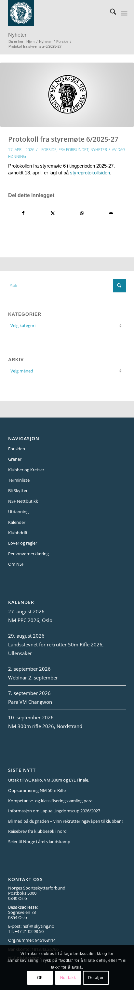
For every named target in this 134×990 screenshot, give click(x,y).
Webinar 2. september (33, 677)
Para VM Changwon (30, 702)
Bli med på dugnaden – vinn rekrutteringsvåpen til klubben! (65, 821)
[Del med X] (52, 213)
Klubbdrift (18, 533)
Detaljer (96, 977)
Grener (14, 459)
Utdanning (18, 511)
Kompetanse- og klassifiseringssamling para (50, 801)
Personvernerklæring (28, 554)
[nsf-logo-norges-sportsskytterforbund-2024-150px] (57, 13)
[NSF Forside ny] (67, 95)
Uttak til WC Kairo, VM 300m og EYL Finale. (48, 780)
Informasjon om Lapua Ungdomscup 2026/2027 (54, 811)
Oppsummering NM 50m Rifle (37, 790)
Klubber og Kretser (26, 470)
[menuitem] (109, 13)
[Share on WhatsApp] (81, 213)
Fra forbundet (73, 149)
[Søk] (109, 13)
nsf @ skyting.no (38, 926)
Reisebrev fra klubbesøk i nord (37, 831)
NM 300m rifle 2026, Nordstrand (45, 726)
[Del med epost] (111, 213)
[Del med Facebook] (23, 213)
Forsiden (16, 449)
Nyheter (17, 35)
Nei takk (68, 977)
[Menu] (124, 13)
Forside (49, 149)
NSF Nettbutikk (23, 501)
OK (40, 977)
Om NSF (16, 564)
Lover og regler (22, 543)
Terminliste (19, 480)
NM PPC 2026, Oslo (30, 620)
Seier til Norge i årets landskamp (39, 841)
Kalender (16, 522)
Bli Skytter (18, 490)
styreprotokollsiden (90, 172)
